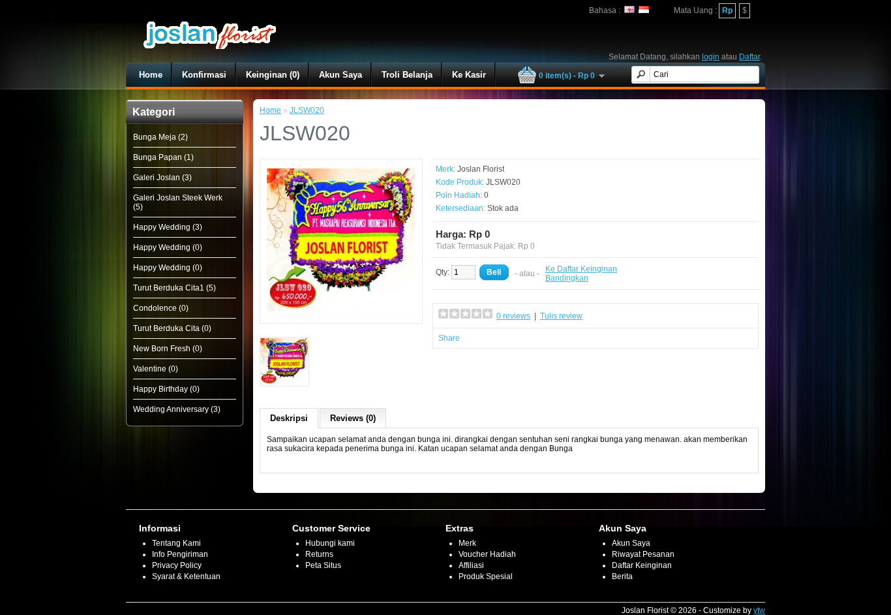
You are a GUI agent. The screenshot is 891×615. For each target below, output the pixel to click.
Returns (319, 554)
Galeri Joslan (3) (162, 177)
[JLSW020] (341, 312)
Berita (622, 576)
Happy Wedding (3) (167, 227)
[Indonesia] (644, 9)
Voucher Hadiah (487, 554)
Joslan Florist (480, 169)
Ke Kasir (469, 75)
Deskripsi (289, 418)
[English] (629, 9)
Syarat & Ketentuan (186, 576)
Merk (467, 543)
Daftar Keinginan (642, 565)
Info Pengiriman (180, 554)
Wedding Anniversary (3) (176, 409)
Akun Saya (340, 75)
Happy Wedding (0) (167, 247)
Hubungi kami (330, 543)
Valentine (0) (155, 368)
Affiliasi (471, 565)
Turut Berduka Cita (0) (172, 328)
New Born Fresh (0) (167, 348)
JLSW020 (307, 110)
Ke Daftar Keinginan (581, 269)
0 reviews (513, 316)
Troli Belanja (407, 75)
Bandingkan (566, 278)
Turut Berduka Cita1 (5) (174, 287)
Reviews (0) (353, 418)
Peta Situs (323, 565)
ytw (759, 610)
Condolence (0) (161, 308)
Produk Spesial (486, 576)
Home (150, 75)
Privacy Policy (177, 565)
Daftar (749, 56)
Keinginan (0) (272, 75)
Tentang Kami (176, 543)
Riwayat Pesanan (643, 554)
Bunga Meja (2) (160, 137)
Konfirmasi (204, 75)
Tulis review (561, 316)
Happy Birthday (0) (166, 389)
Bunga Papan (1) (163, 157)
